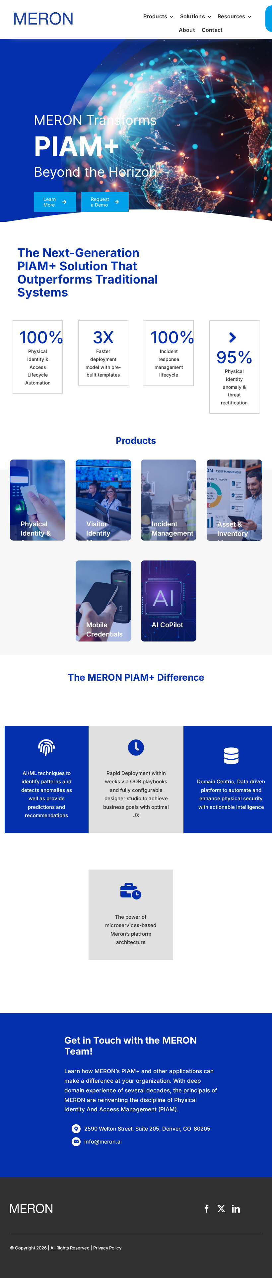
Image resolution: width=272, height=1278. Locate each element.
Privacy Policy (107, 1247)
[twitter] (221, 1209)
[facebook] (207, 1209)
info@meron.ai (103, 1141)
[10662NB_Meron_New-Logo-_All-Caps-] (43, 11)
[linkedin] (236, 1209)
